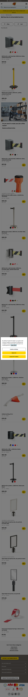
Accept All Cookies (14, 356)
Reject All (14, 353)
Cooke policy (13, 345)
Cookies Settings (14, 349)
